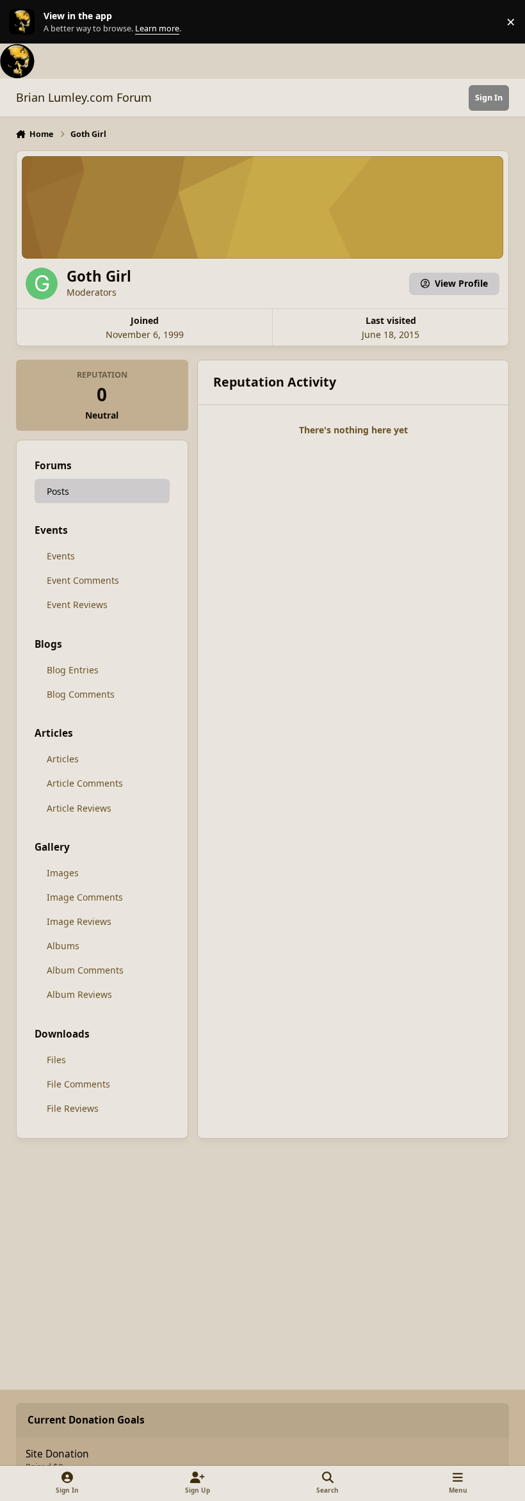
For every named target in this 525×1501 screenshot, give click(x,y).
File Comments (78, 1084)
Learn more (24, 22)
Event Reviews (77, 604)
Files (56, 1060)
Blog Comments (81, 694)
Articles (63, 759)
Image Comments (85, 897)
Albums (63, 946)
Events (61, 556)
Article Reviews (79, 808)
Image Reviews (79, 921)
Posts (58, 491)
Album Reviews (79, 994)
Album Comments (85, 970)
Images (63, 873)
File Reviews (73, 1108)
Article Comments (85, 783)
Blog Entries (73, 670)
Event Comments (83, 580)
